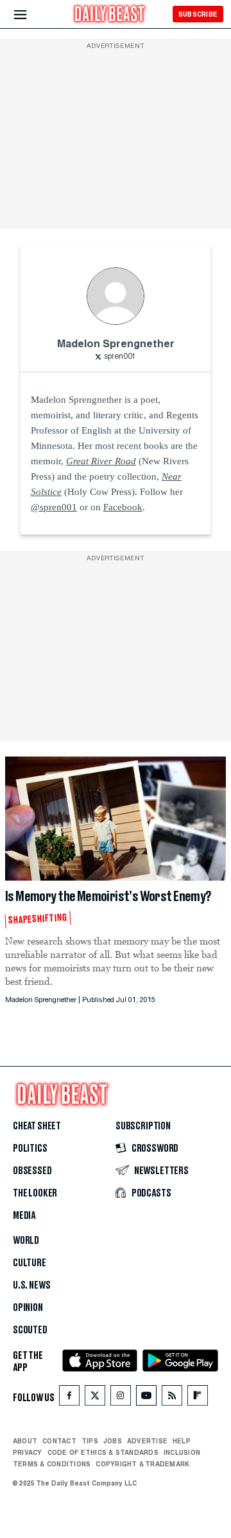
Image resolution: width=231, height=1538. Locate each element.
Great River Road (101, 461)
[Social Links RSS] (172, 1398)
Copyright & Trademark (142, 1463)
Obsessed (32, 1171)
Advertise (147, 1440)
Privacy (27, 1452)
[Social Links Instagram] (120, 1398)
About (25, 1440)
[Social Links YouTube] (146, 1398)
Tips (89, 1440)
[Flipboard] (197, 1398)
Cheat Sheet (37, 1126)
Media (24, 1216)
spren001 (120, 357)
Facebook (122, 507)
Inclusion (182, 1452)
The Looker (35, 1193)
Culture (29, 1263)
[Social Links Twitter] (95, 1398)
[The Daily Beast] (109, 15)
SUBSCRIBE (198, 14)
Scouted (30, 1330)
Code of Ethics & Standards (102, 1452)
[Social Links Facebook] (69, 1398)
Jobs (112, 1440)
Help (182, 1440)
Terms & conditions (51, 1463)
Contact (59, 1440)
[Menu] (31, 15)
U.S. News (31, 1285)
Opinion (28, 1308)
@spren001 (54, 507)
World (26, 1241)
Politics (30, 1148)
